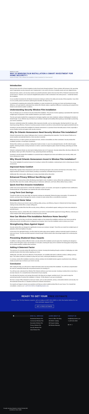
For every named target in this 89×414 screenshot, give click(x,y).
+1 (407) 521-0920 (29, 286)
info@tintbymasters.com (42, 286)
